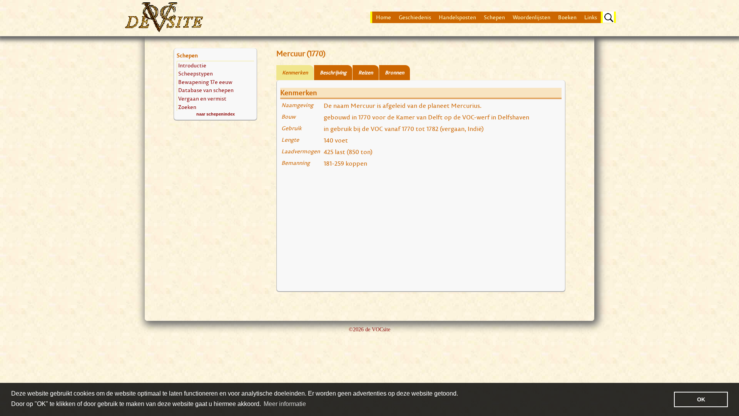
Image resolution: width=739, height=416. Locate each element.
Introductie (192, 65)
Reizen (365, 72)
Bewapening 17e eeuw (205, 82)
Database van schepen (206, 90)
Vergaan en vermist (202, 98)
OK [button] (701, 399)
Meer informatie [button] (285, 404)
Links (590, 17)
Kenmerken (295, 72)
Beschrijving (333, 72)
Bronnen (394, 72)
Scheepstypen (195, 73)
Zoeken (187, 107)
